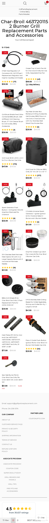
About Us (6, 420)
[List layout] (18, 520)
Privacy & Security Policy (10, 430)
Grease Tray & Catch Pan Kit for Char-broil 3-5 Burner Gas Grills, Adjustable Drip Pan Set (36, 71)
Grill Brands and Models (12, 478)
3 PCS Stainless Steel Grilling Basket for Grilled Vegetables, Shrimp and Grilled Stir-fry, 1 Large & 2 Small (36, 303)
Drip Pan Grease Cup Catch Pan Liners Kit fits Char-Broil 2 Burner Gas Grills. (36, 254)
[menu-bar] (4, 3)
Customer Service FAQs (12, 424)
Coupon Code (12, 468)
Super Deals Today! (12, 473)
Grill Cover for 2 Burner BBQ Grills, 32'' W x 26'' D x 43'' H (36, 170)
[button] (9, 82)
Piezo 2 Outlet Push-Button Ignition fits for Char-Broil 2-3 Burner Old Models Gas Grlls (36, 342)
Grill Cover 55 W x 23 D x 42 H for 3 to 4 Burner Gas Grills (12, 159)
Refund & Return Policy (9, 450)
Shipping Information (11, 435)
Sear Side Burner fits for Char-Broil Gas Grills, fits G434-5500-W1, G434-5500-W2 (12, 378)
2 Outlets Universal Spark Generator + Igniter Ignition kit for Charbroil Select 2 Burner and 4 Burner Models (36, 214)
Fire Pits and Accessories (12, 490)
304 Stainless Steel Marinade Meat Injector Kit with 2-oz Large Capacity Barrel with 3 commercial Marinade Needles (12, 259)
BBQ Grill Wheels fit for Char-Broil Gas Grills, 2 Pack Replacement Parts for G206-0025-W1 (12, 301)
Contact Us (7, 444)
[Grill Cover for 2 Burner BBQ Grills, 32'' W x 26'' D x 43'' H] (36, 151)
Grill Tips (12, 484)
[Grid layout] (13, 520)
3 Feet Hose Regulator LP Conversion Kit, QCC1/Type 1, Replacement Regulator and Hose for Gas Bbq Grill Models (12, 74)
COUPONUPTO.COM (37, 418)
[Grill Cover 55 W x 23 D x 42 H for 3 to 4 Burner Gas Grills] (12, 145)
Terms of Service (9, 440)
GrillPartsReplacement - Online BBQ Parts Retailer (25, 11)
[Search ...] (25, 3)
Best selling (34, 520)
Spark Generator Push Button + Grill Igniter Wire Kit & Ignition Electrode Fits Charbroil (12, 211)
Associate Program (12, 464)
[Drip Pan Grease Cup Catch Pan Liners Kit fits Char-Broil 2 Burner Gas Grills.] (36, 239)
